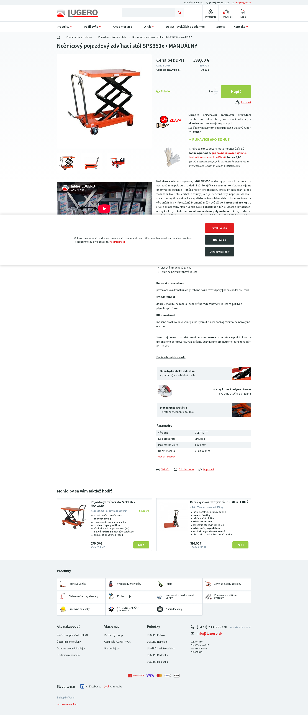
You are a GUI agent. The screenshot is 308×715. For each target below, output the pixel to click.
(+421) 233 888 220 (219, 2)
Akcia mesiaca (122, 27)
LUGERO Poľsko (156, 635)
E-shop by (66, 697)
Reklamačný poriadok (68, 655)
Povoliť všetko (219, 228)
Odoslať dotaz (186, 469)
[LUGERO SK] (58, 37)
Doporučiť (208, 469)
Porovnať (246, 102)
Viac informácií (117, 241)
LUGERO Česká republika (160, 648)
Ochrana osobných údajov (71, 648)
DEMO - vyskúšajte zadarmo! (185, 27)
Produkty (63, 27)
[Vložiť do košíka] (236, 91)
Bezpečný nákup (113, 635)
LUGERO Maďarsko (157, 655)
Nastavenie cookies (67, 704)
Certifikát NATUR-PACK (117, 642)
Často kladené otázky (69, 642)
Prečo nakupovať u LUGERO (72, 635)
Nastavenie (219, 240)
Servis (220, 27)
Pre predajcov (112, 648)
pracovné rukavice (224, 153)
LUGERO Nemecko (157, 642)
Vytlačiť (165, 469)
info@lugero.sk (242, 2)
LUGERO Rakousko (157, 662)
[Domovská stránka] (80, 13)
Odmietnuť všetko (219, 251)
